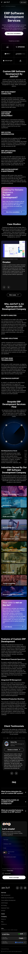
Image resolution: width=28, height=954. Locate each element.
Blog (2, 921)
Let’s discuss (8, 627)
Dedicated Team (5, 908)
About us (3, 919)
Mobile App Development (7, 897)
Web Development (5, 895)
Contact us (4, 924)
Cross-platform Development (8, 900)
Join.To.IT (3, 6)
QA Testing (4, 905)
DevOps (3, 910)
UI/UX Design (4, 902)
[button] (5, 852)
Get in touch (23, 2)
